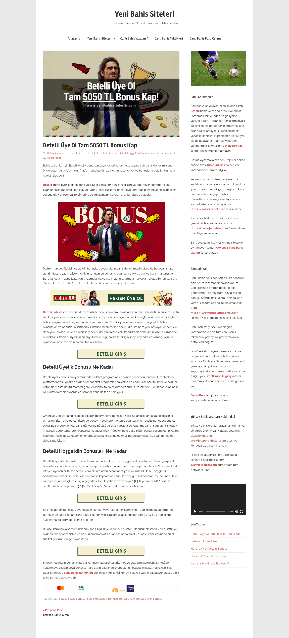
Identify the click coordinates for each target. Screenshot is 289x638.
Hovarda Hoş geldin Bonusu (209, 548)
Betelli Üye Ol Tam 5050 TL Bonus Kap (215, 533)
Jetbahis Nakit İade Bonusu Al (210, 563)
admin (77, 153)
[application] (218, 499)
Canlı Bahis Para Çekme (205, 38)
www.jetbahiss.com (204, 464)
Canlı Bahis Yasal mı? (134, 38)
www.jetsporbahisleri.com (208, 440)
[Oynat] (195, 511)
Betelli (94, 153)
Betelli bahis (51, 312)
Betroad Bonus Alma (204, 541)
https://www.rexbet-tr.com (209, 209)
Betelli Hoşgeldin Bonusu (134, 153)
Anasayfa (74, 38)
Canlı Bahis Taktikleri (169, 38)
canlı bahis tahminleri (78, 572)
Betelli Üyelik (159, 153)
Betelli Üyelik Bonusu (149, 598)
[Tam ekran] (241, 511)
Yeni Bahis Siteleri (144, 14)
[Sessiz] (236, 511)
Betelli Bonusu (109, 153)
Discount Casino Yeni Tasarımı (210, 556)
